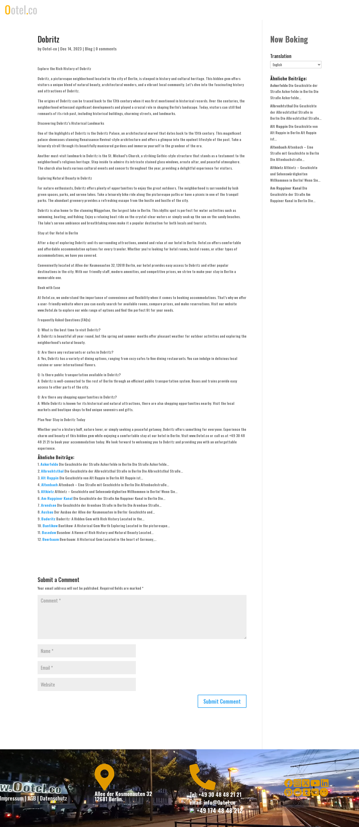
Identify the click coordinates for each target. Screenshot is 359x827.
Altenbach (49, 484)
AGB (32, 798)
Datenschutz (53, 798)
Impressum (12, 798)
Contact (305, 10)
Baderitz (48, 518)
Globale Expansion (336, 10)
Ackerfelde (49, 464)
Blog (89, 48)
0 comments (106, 48)
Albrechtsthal (52, 471)
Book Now (281, 10)
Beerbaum (50, 539)
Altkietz (47, 491)
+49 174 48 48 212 (219, 810)
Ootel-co (49, 48)
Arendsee (48, 505)
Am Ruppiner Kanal (57, 498)
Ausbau (47, 512)
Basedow (49, 532)
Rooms (258, 10)
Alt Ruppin (50, 477)
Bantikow (50, 525)
